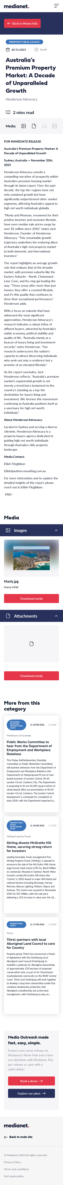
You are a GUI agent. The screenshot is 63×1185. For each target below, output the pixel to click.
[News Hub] (16, 6)
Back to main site (20, 1137)
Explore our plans (29, 1093)
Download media (31, 598)
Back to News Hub (24, 23)
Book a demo (29, 1081)
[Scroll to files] (34, 126)
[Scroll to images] (23, 126)
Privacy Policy (12, 1162)
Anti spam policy (14, 1176)
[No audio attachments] (44, 126)
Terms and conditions (16, 1169)
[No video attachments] (54, 126)
